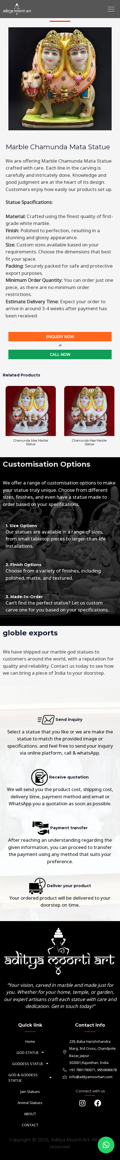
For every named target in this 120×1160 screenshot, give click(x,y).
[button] (111, 9)
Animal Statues (30, 1102)
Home (30, 1041)
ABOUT (30, 1113)
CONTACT (30, 1124)
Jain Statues (30, 1091)
